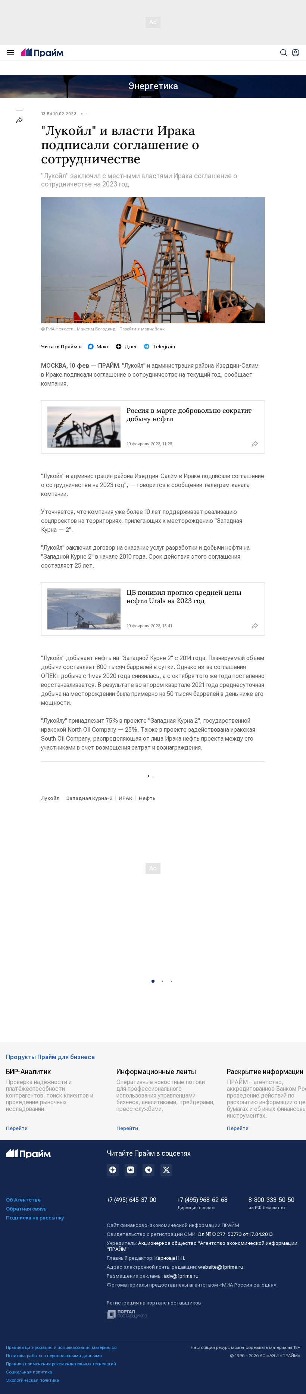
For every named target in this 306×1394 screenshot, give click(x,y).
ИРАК (125, 798)
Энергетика (153, 86)
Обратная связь (26, 1209)
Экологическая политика (32, 1380)
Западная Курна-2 (89, 798)
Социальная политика (29, 1372)
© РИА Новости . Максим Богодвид (78, 329)
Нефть (147, 798)
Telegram (164, 346)
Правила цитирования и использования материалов (61, 1347)
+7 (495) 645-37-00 (131, 1200)
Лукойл (50, 798)
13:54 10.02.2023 (58, 113)
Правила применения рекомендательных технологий (61, 1363)
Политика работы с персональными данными (54, 1355)
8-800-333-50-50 (271, 1203)
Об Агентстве (23, 1200)
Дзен (131, 346)
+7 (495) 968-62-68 (202, 1203)
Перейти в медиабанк (142, 329)
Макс (103, 346)
